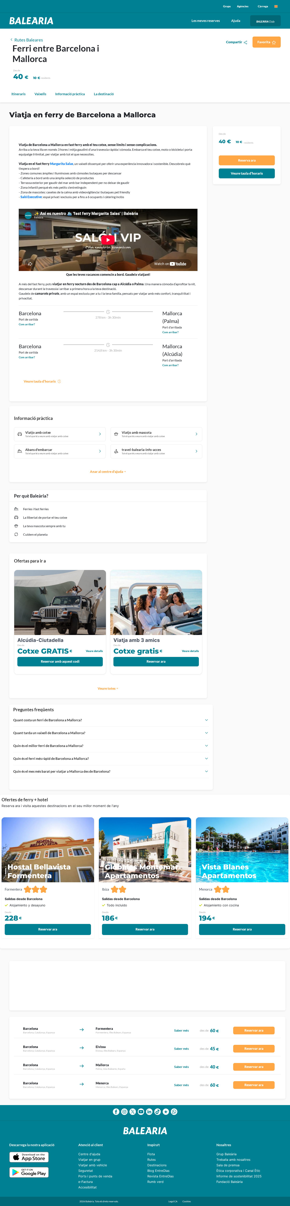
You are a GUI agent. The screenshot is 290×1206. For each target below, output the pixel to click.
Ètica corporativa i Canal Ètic (238, 1171)
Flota (151, 1154)
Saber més (181, 1030)
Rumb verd (155, 1182)
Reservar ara (156, 661)
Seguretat (85, 1171)
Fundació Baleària (229, 1182)
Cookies (186, 1201)
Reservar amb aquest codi (60, 661)
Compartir (234, 42)
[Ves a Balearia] (32, 20)
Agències (242, 6)
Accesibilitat (87, 1187)
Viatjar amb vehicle (92, 1165)
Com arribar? (27, 324)
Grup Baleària (226, 1154)
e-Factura (85, 1182)
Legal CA (173, 1201)
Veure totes (106, 688)
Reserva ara (247, 160)
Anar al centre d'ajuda (106, 471)
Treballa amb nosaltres (233, 1160)
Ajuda (235, 21)
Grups (227, 6)
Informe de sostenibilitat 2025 (239, 1176)
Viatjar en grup (89, 1160)
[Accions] (276, 6)
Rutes (151, 1160)
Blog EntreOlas (158, 1171)
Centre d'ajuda (89, 1154)
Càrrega (263, 6)
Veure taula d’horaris (40, 381)
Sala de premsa (227, 1165)
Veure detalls (94, 651)
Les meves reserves (206, 21)
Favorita (263, 42)
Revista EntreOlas (160, 1176)
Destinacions (157, 1165)
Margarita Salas (61, 164)
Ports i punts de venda (95, 1176)
